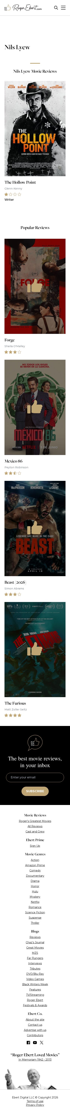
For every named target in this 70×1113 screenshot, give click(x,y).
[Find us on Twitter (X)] (41, 1042)
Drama (35, 881)
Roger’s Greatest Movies (35, 821)
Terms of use (35, 1101)
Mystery (35, 896)
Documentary (35, 875)
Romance (35, 907)
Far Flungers (35, 958)
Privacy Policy (35, 1105)
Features (35, 989)
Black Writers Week (35, 984)
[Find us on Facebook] (28, 1042)
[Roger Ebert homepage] (23, 7)
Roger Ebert (35, 1000)
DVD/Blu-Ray (35, 974)
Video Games (35, 979)
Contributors (35, 1035)
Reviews (35, 937)
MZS (35, 953)
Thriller (35, 923)
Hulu (35, 891)
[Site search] (56, 8)
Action (35, 860)
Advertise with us (35, 1030)
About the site (35, 1019)
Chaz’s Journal (35, 942)
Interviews (35, 963)
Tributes (35, 968)
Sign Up (35, 845)
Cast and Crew (35, 831)
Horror (35, 886)
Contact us (35, 1024)
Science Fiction (35, 912)
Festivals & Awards (35, 1005)
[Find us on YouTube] (35, 1042)
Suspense (35, 917)
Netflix (35, 902)
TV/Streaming (35, 995)
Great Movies (35, 947)
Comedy (35, 870)
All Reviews (35, 826)
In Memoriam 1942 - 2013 (35, 1059)
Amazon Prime (35, 865)
